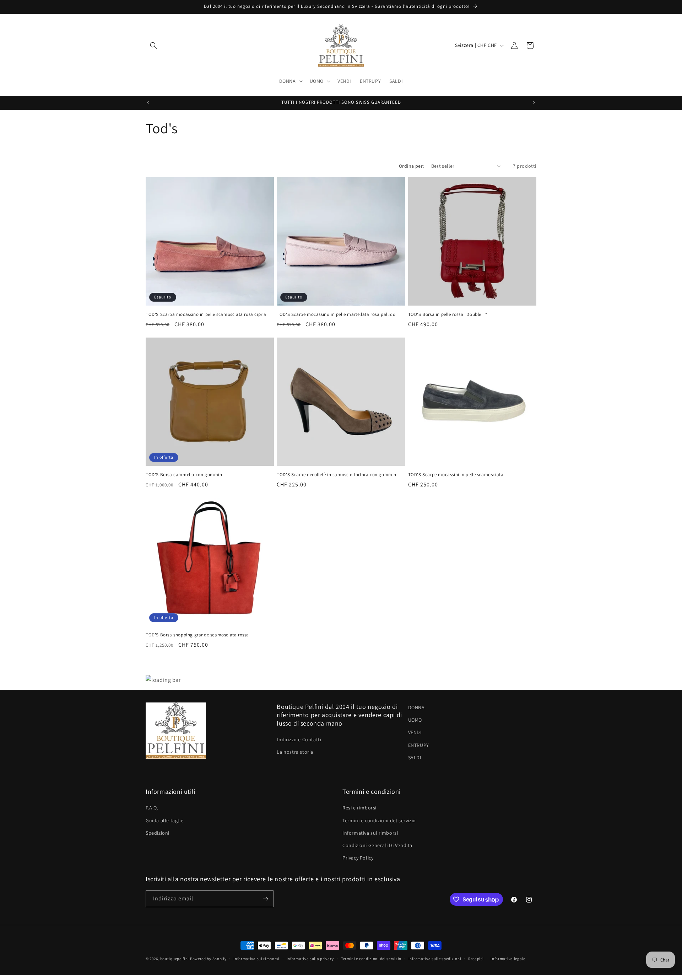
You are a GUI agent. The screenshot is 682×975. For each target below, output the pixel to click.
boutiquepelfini (174, 958)
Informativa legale (508, 958)
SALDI (415, 757)
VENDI (415, 732)
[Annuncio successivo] (534, 102)
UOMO (415, 720)
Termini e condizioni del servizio (379, 820)
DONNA (416, 707)
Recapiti (476, 958)
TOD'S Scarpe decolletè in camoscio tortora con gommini (337, 475)
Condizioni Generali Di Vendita (377, 845)
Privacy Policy (357, 858)
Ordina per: (411, 166)
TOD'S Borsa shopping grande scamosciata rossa (197, 635)
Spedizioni (157, 833)
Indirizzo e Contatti (299, 739)
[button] (153, 45)
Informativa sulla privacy (310, 958)
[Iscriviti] (265, 898)
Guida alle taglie (164, 820)
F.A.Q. (152, 807)
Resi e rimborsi (359, 807)
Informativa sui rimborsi (370, 833)
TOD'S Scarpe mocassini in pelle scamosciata (456, 475)
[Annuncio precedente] (148, 102)
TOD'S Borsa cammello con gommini (184, 475)
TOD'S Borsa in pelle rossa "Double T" (447, 314)
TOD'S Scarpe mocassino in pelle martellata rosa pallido (336, 314)
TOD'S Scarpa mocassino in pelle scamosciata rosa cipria (206, 314)
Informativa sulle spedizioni (434, 958)
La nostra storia (295, 752)
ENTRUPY (418, 745)
